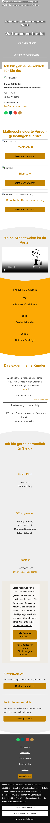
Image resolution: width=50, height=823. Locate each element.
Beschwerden (25, 764)
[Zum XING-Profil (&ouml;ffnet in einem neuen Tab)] (10, 113)
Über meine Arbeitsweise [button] (26, 54)
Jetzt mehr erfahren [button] (25, 156)
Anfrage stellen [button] (24, 718)
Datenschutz (25, 753)
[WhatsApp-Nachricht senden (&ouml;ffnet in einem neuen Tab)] (6, 113)
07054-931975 (11, 102)
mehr (25, 389)
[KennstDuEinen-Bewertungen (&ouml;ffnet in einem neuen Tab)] (20, 113)
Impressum (25, 747)
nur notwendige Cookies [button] (25, 813)
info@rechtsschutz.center (16, 106)
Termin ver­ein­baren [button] (26, 43)
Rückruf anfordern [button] (24, 686)
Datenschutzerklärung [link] (23, 625)
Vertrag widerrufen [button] (25, 776)
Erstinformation (25, 758)
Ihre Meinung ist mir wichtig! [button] (25, 405)
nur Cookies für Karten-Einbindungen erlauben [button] (25, 649)
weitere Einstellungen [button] (25, 819)
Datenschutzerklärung (16, 801)
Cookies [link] (25, 770)
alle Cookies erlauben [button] (24, 635)
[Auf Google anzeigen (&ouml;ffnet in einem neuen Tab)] (15, 113)
